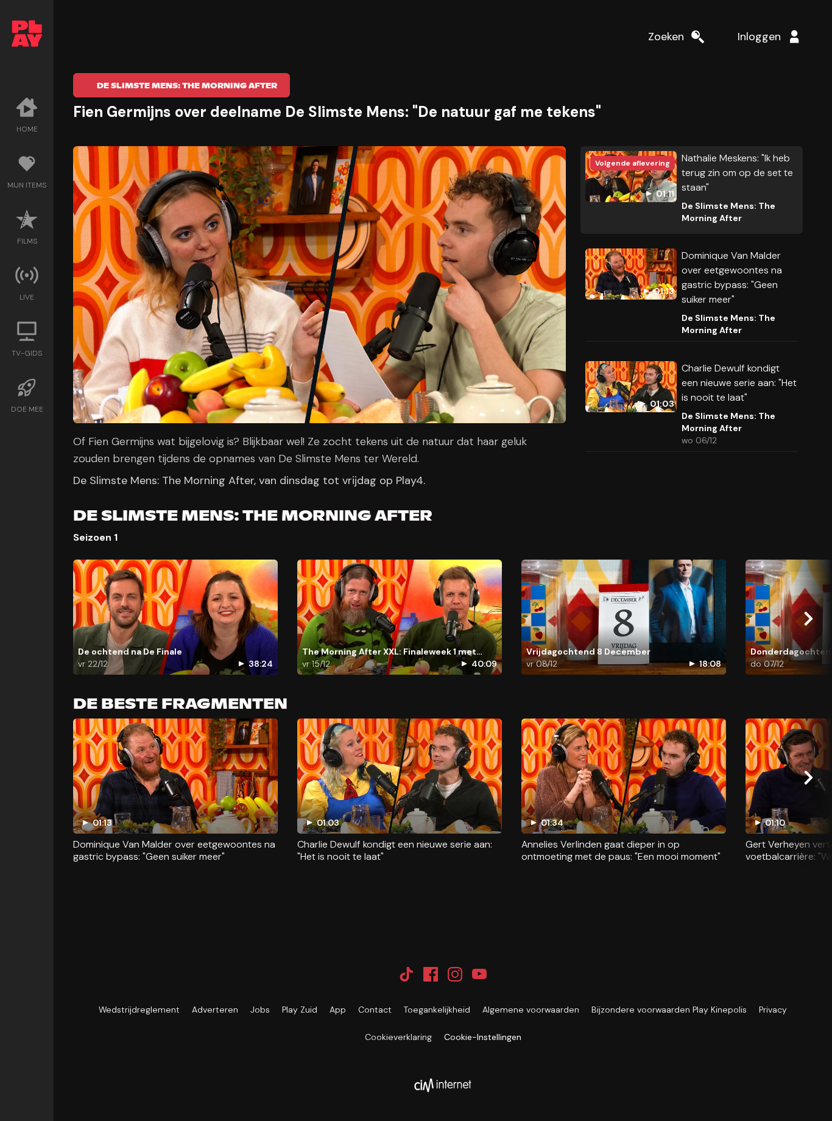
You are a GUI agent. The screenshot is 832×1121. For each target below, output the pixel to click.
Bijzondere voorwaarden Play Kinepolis (669, 1009)
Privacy (773, 1009)
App (338, 1009)
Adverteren (215, 1009)
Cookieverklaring (398, 1036)
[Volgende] (807, 618)
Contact (375, 1009)
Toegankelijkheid (437, 1009)
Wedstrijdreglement (139, 1009)
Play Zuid (299, 1009)
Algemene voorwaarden (530, 1009)
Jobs (260, 1009)
